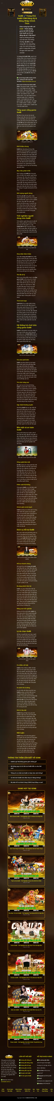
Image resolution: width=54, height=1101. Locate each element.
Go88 (21, 29)
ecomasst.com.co (6, 1081)
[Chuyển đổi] (9, 761)
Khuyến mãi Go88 (26, 1073)
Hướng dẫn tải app (26, 1065)
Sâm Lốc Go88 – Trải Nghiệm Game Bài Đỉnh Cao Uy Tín (26, 1010)
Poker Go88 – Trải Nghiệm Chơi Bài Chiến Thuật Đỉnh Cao (26, 1042)
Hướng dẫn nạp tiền (26, 1070)
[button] (2, 3)
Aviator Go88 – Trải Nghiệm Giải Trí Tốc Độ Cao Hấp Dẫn (26, 977)
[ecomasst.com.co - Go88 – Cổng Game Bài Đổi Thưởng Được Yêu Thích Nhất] (27, 3)
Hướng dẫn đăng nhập (27, 1062)
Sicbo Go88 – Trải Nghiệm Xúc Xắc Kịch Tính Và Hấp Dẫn (26, 945)
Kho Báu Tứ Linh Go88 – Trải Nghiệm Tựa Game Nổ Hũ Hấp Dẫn (26, 913)
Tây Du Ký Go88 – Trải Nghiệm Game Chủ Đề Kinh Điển (26, 881)
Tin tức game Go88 (26, 1075)
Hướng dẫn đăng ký (26, 1060)
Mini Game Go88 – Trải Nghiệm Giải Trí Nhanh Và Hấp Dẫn (26, 816)
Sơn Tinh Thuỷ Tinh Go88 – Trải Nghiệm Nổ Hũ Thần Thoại (26, 848)
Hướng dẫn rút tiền (26, 1068)
